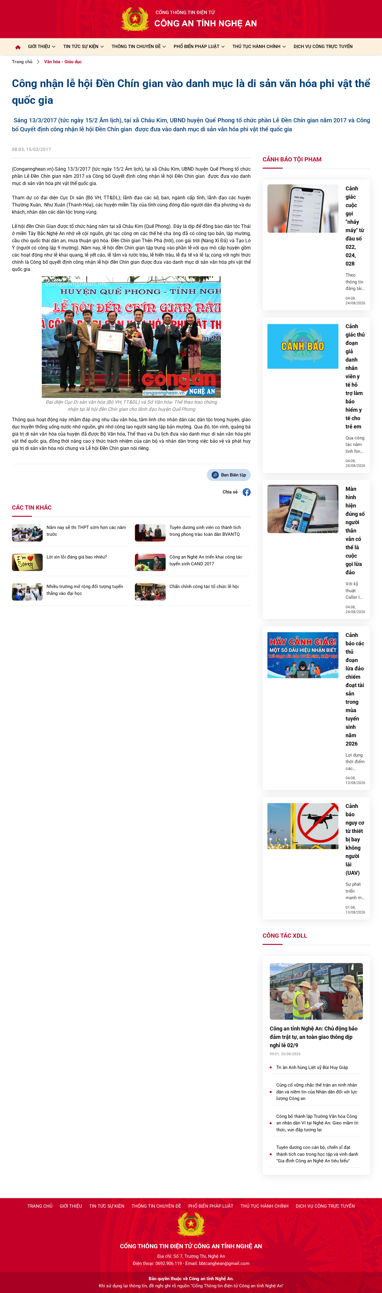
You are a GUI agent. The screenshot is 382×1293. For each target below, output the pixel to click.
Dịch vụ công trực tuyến (325, 1206)
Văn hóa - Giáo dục (63, 61)
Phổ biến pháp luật (210, 1206)
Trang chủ (22, 61)
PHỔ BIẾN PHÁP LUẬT (196, 46)
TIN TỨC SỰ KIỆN (80, 46)
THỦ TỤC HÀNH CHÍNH (256, 46)
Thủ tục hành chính (265, 1206)
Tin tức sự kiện (106, 1206)
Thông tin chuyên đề (156, 1206)
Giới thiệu (39, 46)
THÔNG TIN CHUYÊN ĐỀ (136, 46)
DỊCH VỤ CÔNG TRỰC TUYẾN (323, 46)
